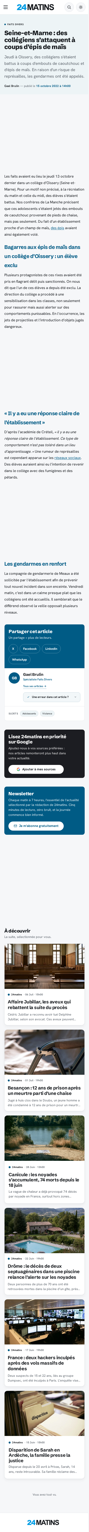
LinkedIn (51, 649)
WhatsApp (19, 659)
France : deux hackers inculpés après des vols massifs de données (41, 1365)
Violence (47, 713)
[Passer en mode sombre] (81, 7)
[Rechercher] (69, 7)
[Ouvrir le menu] (6, 7)
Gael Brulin (11, 86)
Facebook (30, 649)
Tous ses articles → (34, 686)
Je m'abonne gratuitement (39, 826)
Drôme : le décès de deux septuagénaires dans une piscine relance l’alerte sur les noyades (40, 1272)
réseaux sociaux (67, 457)
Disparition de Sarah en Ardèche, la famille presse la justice (39, 1455)
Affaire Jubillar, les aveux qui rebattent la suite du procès (39, 1002)
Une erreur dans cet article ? (50, 697)
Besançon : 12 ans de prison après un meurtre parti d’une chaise (39, 1089)
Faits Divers (15, 24)
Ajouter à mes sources (39, 769)
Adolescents (29, 713)
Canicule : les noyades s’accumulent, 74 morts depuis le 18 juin (42, 1180)
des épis (57, 227)
